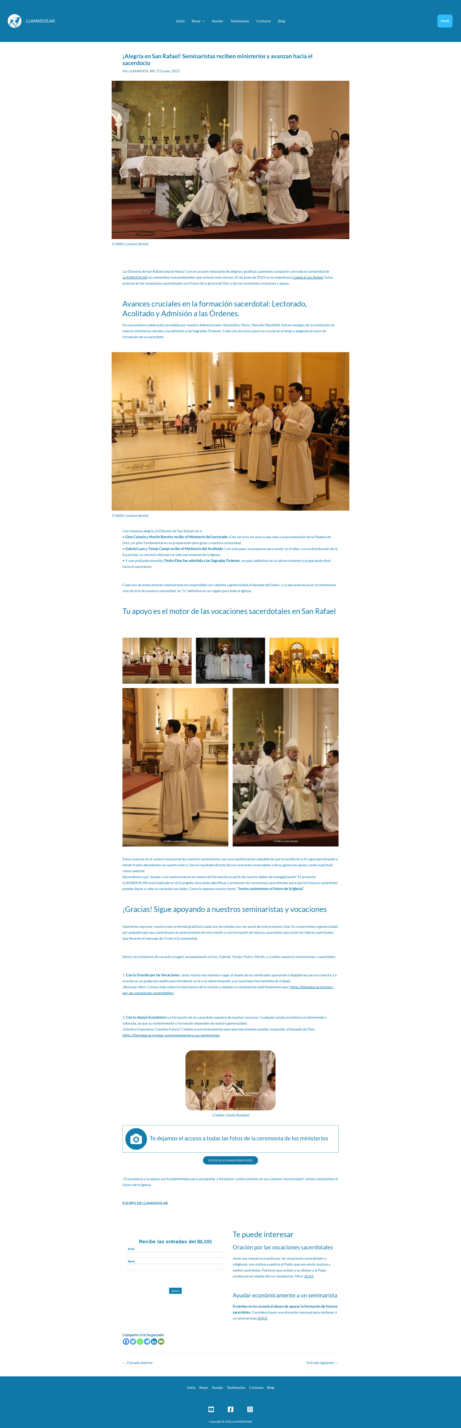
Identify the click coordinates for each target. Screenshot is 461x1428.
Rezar (196, 21)
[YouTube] (211, 1409)
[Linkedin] (154, 1341)
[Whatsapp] (140, 1341)
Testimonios (239, 21)
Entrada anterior (138, 1362)
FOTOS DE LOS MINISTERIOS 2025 (230, 1160)
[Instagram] (250, 1409)
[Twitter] (133, 1341)
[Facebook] (126, 1341)
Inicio (180, 21)
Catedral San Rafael (307, 277)
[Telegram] (147, 1341)
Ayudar (217, 21)
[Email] (161, 1341)
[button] (203, 21)
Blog (281, 21)
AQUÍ (309, 1276)
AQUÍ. (263, 1318)
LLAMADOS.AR (40, 20)
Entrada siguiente (322, 1362)
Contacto (263, 21)
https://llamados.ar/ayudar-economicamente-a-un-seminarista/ (171, 1035)
